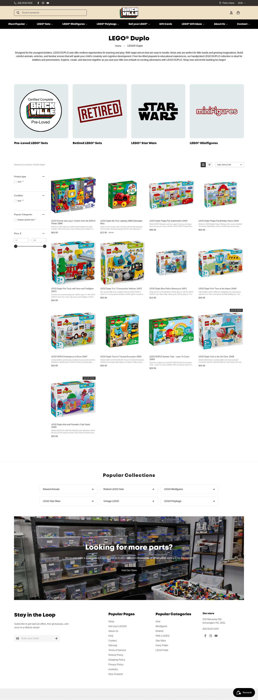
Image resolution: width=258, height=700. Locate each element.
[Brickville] (129, 12)
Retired (159, 631)
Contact (242, 24)
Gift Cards (165, 24)
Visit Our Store (129, 570)
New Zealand (115, 674)
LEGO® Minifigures (73, 24)
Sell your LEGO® (138, 24)
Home (118, 46)
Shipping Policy (116, 659)
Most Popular (16, 24)
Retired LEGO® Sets (87, 143)
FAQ (110, 636)
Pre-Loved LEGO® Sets (31, 143)
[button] (237, 12)
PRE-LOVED (163, 636)
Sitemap (112, 645)
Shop (111, 621)
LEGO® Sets (43, 24)
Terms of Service (117, 650)
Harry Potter (162, 645)
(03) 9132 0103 (211, 629)
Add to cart (73, 214)
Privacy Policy (115, 664)
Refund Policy (115, 655)
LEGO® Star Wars (144, 143)
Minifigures (161, 626)
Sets (158, 621)
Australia (113, 669)
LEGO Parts (162, 650)
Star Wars (161, 640)
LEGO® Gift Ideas (192, 24)
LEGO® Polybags (107, 24)
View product (220, 350)
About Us (219, 24)
